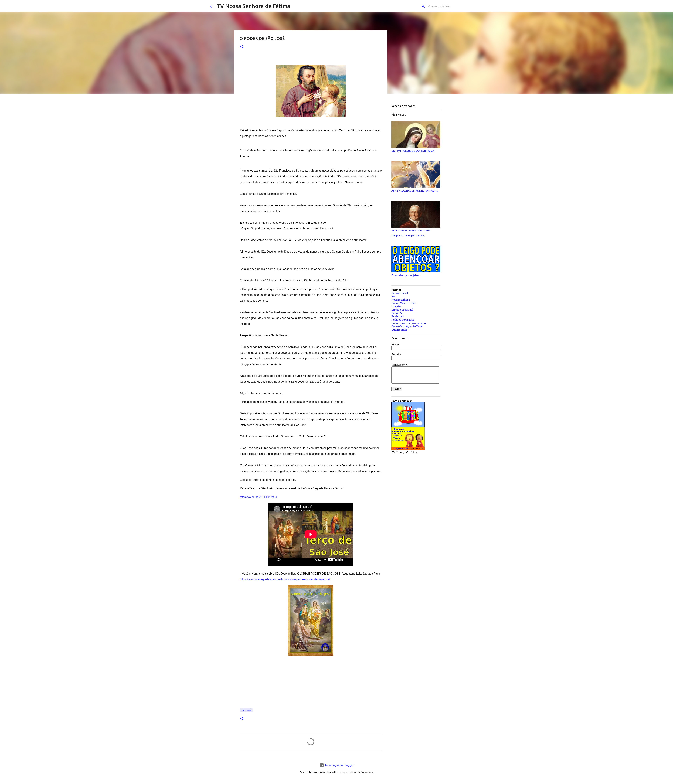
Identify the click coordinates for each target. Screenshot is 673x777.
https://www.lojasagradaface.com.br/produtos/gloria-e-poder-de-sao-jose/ (285, 579)
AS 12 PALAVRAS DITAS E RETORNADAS (414, 190)
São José (246, 710)
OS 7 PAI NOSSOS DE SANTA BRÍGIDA (412, 151)
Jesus (394, 296)
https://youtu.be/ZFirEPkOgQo (258, 497)
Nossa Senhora (400, 299)
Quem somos (399, 329)
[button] (242, 47)
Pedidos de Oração (402, 319)
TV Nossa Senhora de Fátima (253, 6)
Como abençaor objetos (405, 275)
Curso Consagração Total (407, 326)
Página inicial (399, 293)
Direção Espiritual (402, 309)
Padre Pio (397, 313)
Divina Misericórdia (403, 303)
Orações (396, 306)
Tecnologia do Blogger (339, 765)
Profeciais (397, 316)
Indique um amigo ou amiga (408, 323)
